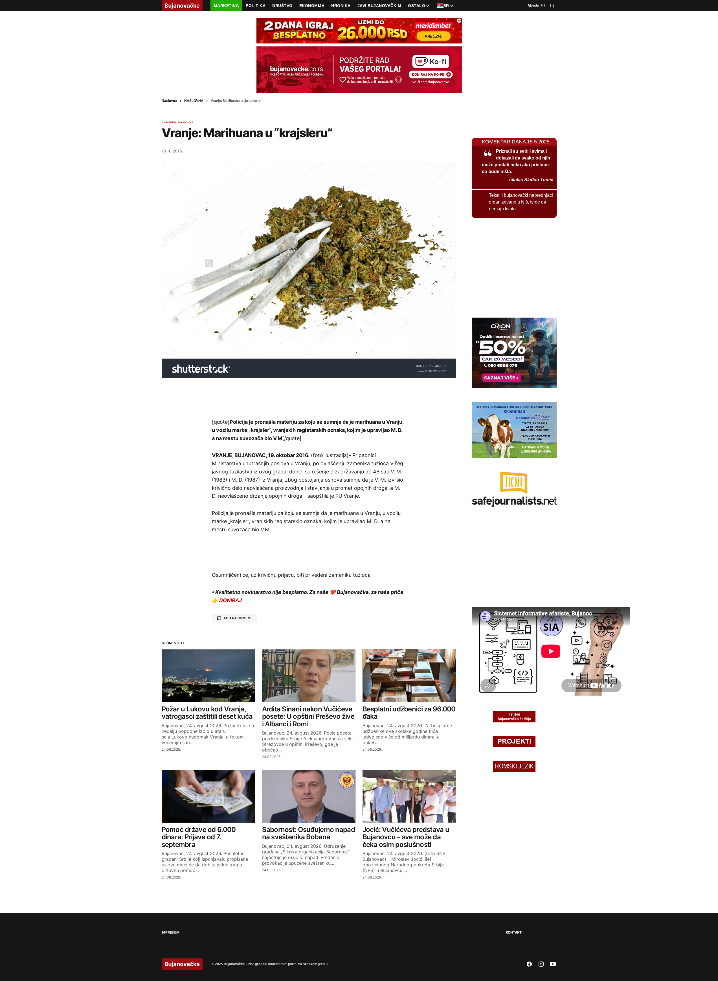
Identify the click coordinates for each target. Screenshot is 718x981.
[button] (552, 5)
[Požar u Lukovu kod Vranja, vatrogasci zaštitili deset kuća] (208, 675)
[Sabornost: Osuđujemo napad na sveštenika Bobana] (309, 796)
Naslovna (169, 101)
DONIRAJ (230, 600)
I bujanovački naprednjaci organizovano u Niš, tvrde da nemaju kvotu (521, 202)
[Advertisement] (309, 398)
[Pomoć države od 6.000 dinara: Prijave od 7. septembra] (208, 796)
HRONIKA (170, 122)
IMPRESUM (170, 932)
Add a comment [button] (237, 618)
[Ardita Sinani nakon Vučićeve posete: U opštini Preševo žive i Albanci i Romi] (309, 675)
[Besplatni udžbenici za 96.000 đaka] (409, 675)
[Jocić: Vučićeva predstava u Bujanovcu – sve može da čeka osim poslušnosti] (409, 796)
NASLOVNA (193, 101)
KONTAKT (514, 932)
